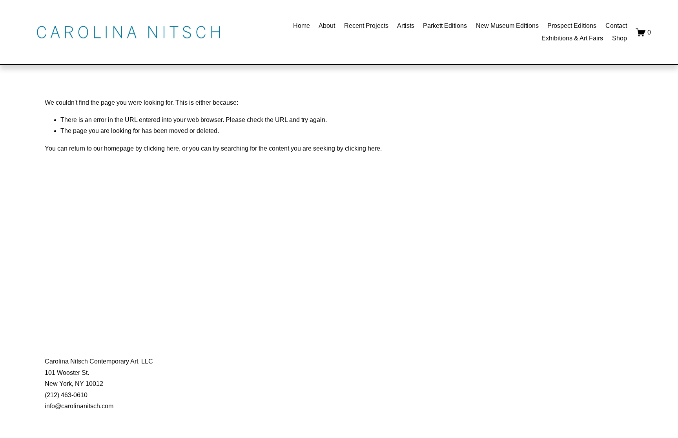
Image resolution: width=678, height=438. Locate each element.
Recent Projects (366, 25)
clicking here (161, 148)
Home (301, 25)
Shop (619, 38)
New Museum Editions (507, 25)
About (327, 25)
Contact (616, 25)
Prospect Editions (571, 25)
